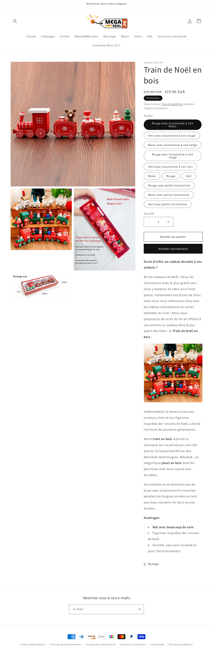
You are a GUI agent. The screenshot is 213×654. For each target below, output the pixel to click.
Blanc (152, 176)
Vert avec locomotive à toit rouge (172, 135)
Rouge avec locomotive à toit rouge (172, 155)
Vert (189, 176)
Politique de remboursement (65, 644)
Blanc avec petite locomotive (168, 195)
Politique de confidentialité (100, 644)
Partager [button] (153, 564)
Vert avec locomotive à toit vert (170, 167)
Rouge (170, 176)
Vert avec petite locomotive (167, 204)
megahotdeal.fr (37, 644)
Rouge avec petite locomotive (169, 185)
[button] (15, 21)
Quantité (149, 213)
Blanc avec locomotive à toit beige (172, 145)
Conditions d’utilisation (133, 644)
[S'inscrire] (139, 609)
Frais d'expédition (172, 104)
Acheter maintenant (173, 249)
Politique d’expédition (181, 644)
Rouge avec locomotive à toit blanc (172, 124)
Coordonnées (157, 644)
